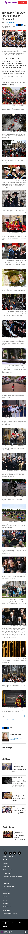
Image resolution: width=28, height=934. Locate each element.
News (8, 716)
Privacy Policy (6, 873)
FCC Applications (7, 890)
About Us (5, 860)
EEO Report (6, 883)
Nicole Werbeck (10, 22)
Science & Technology (17, 777)
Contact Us (5, 863)
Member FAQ (6, 893)
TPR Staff (5, 900)
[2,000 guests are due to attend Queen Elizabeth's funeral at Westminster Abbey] (8, 834)
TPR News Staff (7, 903)
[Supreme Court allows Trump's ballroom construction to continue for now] (7, 795)
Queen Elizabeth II (18, 716)
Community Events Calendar (10, 913)
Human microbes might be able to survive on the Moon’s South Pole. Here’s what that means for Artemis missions (19, 783)
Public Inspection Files (8, 886)
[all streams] (26, 932)
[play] (2, 932)
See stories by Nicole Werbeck (16, 739)
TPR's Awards (6, 910)
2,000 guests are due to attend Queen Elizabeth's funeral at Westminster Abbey (19, 836)
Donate (23, 2)
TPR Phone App (7, 906)
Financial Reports (7, 880)
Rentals (5, 896)
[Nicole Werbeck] (5, 736)
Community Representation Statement (12, 876)
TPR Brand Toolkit (7, 870)
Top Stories (9, 723)
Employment (6, 866)
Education (14, 764)
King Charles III (10, 719)
